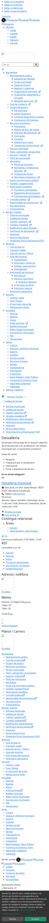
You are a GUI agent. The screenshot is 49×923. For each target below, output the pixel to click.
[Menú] (3, 69)
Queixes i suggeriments (17, 688)
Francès (14, 43)
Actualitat (6, 777)
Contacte (6, 16)
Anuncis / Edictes (14, 676)
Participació (11, 838)
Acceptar (35, 919)
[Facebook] (12, 19)
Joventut (10, 822)
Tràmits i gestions (15, 412)
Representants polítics (17, 657)
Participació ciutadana (17, 692)
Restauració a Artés (15, 774)
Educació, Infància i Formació (20, 815)
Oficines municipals (15, 406)
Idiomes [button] (10, 27)
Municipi (6, 739)
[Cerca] (36, 65)
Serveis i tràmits (15, 396)
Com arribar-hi (12, 515)
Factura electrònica (15, 428)
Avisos (9, 559)
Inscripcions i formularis (18, 565)
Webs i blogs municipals (18, 796)
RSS (7, 803)
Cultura (9, 812)
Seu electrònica (13, 701)
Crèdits (9, 866)
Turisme (6, 761)
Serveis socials (13, 825)
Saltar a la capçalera (14, 1)
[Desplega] (25, 397)
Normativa (11, 682)
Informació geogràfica (17, 758)
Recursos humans (15, 828)
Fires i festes (12, 768)
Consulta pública (14, 695)
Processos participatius (17, 562)
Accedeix (6, 591)
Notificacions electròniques (19, 419)
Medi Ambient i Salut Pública (20, 844)
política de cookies (27, 910)
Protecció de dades (15, 873)
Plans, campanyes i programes (21, 672)
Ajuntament (7, 653)
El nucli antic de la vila (16, 771)
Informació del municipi (17, 755)
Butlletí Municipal (14, 568)
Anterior (6, 625)
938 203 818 (19, 493)
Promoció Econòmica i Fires (19, 847)
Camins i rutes (13, 765)
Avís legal (10, 876)
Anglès (13, 36)
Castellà (14, 33)
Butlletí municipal (14, 793)
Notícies (10, 556)
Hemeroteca (12, 806)
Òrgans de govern (15, 663)
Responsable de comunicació (20, 698)
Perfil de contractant (16, 679)
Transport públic (14, 745)
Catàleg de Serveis (13, 401)
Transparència (13, 704)
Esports (9, 818)
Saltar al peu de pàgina (15, 11)
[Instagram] (8, 23)
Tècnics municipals (15, 669)
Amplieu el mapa (13, 511)
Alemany (14, 39)
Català (13, 30)
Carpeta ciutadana (15, 416)
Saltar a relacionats (13, 7)
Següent (14, 625)
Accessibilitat (12, 879)
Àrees (4, 809)
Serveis (9, 831)
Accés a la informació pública (20, 685)
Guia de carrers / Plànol (17, 749)
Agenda (9, 552)
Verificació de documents (18, 422)
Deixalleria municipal (16, 483)
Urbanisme (11, 841)
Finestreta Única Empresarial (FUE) (23, 431)
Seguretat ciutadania (16, 850)
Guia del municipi (14, 752)
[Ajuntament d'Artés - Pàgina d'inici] (18, 57)
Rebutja (12, 919)
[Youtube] (23, 19)
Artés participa (13, 790)
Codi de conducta (14, 660)
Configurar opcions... (11, 913)
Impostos (10, 425)
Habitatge (11, 853)
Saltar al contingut (13, 4)
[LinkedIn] (34, 19)
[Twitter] (4, 19)
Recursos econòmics (16, 666)
